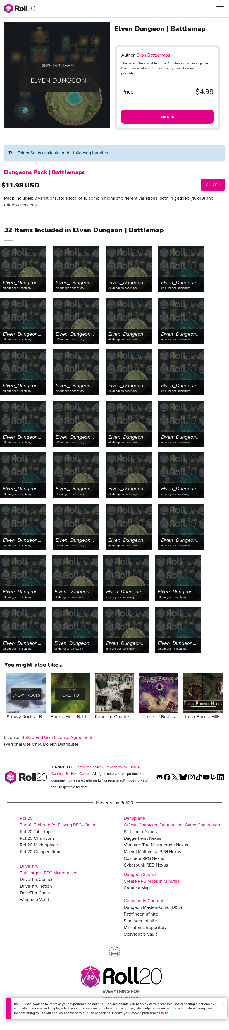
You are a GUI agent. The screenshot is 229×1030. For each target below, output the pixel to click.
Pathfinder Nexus (140, 831)
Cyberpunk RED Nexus (146, 865)
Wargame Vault (34, 899)
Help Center (80, 773)
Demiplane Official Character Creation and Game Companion (172, 821)
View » (210, 184)
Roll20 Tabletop (35, 831)
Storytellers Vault (140, 934)
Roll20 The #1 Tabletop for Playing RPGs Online (59, 821)
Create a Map (137, 888)
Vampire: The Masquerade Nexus (156, 845)
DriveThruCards (35, 893)
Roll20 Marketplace (39, 845)
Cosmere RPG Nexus (144, 858)
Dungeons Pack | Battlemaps (44, 172)
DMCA (134, 767)
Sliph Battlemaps (153, 55)
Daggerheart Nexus (142, 838)
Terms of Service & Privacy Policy (101, 767)
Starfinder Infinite (140, 920)
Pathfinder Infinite (141, 914)
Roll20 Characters (37, 838)
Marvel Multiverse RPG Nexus (152, 851)
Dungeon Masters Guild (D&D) (153, 907)
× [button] (223, 1004)
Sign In (167, 116)
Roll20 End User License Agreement (57, 737)
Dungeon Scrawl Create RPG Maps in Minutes (151, 877)
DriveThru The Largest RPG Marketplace (48, 869)
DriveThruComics (36, 879)
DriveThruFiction (36, 886)
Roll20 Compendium (40, 851)
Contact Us (60, 773)
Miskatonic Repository (145, 927)
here (164, 1013)
